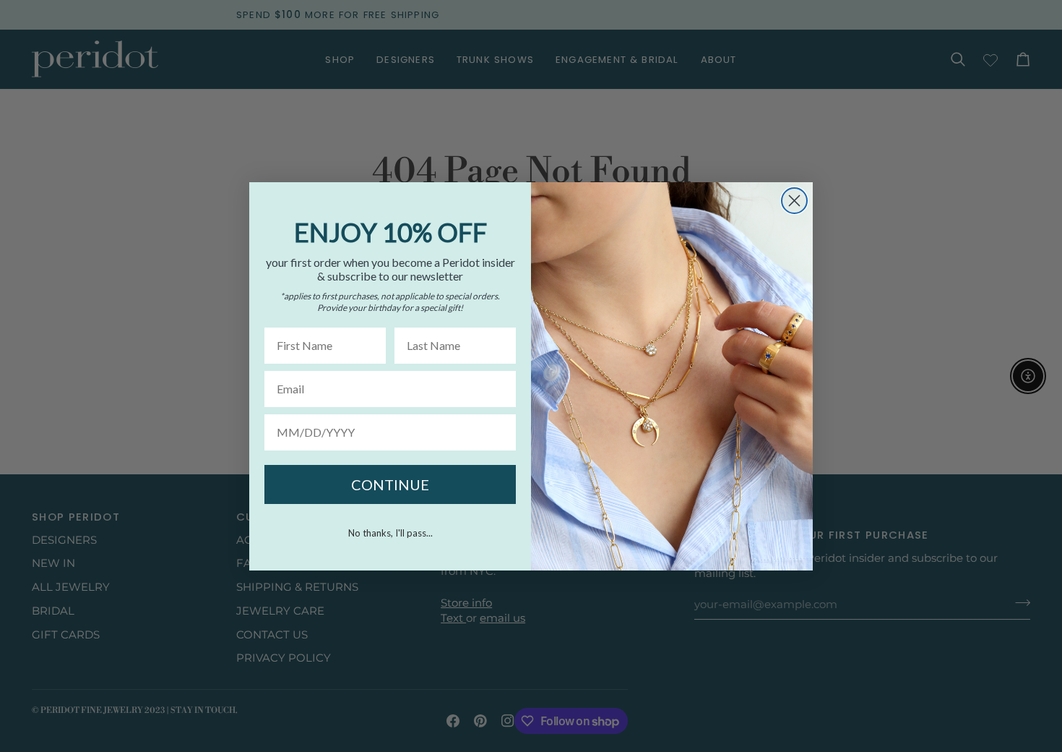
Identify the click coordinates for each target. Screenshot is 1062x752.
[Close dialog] (794, 200)
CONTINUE (390, 484)
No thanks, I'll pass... (390, 533)
